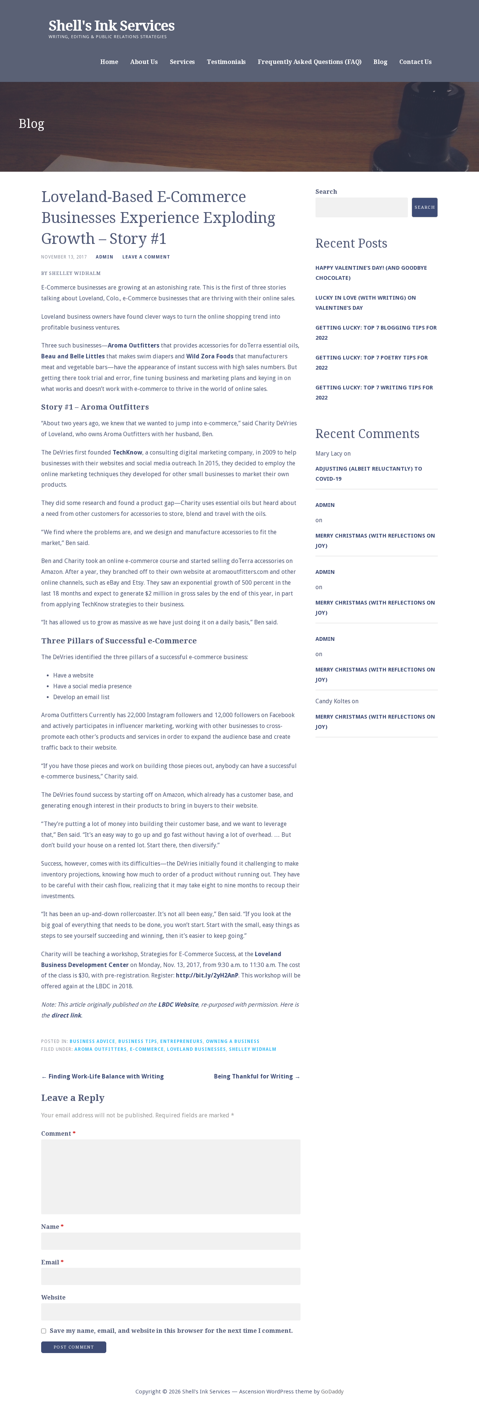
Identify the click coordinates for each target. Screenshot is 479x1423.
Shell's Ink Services (111, 26)
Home (109, 61)
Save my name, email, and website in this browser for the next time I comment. (171, 1331)
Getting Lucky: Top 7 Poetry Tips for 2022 (371, 362)
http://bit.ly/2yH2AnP (207, 975)
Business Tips (137, 1041)
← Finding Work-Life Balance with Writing (102, 1076)
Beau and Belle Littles (73, 356)
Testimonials (226, 61)
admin (104, 257)
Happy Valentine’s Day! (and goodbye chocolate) (371, 272)
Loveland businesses (196, 1049)
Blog (380, 61)
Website (53, 1297)
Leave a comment (146, 257)
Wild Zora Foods (210, 356)
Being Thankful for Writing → (257, 1076)
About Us (144, 61)
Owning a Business (233, 1041)
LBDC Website (178, 1004)
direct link (66, 1015)
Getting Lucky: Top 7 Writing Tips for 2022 (374, 392)
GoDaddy (332, 1391)
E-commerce (147, 1049)
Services (182, 61)
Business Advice (92, 1041)
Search (326, 191)
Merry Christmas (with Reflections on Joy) (375, 540)
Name (52, 1226)
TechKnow (127, 452)
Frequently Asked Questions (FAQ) (309, 61)
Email (52, 1262)
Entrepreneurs (181, 1041)
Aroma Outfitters (133, 345)
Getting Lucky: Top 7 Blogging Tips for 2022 (376, 332)
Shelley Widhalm (253, 1049)
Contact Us (415, 61)
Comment (58, 1133)
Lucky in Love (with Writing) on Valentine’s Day (365, 302)
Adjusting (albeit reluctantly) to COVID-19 (368, 473)
